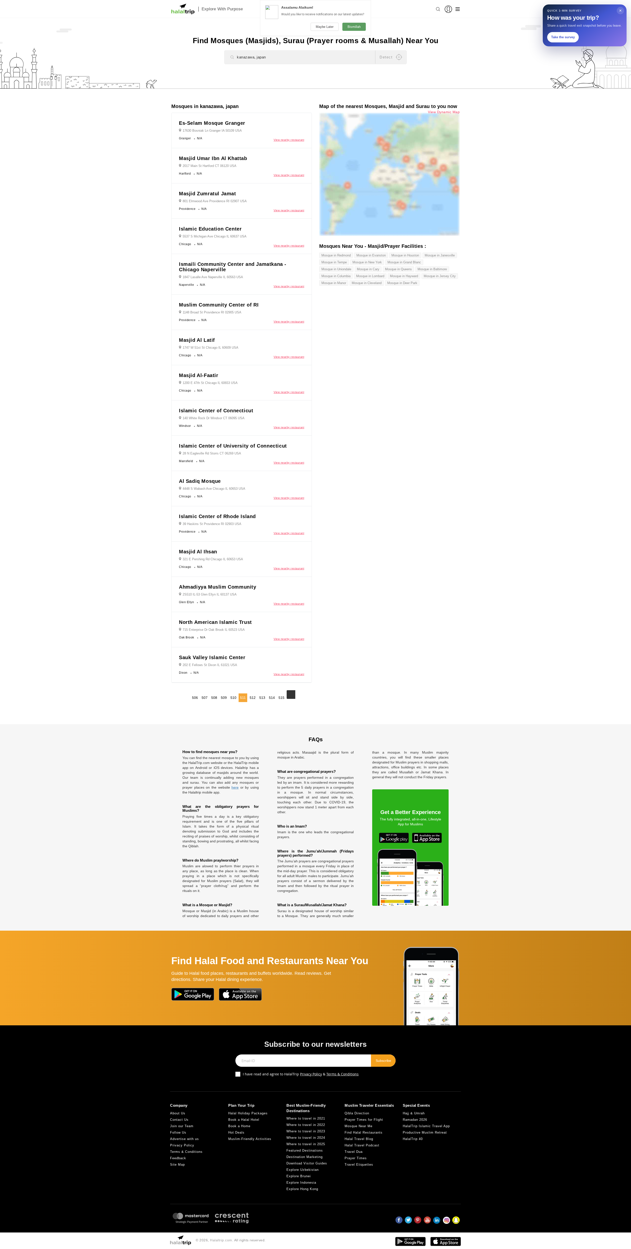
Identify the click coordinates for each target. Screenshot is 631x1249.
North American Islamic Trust (215, 622)
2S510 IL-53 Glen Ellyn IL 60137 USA (210, 594)
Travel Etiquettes (359, 1164)
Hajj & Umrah (414, 1113)
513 (262, 698)
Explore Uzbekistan (302, 1170)
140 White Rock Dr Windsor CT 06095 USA (214, 418)
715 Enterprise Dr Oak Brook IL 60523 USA (214, 630)
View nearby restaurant (289, 139)
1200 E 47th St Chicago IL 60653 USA (210, 383)
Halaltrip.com (221, 1240)
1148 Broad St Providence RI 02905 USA (212, 312)
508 (214, 698)
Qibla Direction (357, 1113)
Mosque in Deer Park (402, 283)
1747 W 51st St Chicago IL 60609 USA (210, 347)
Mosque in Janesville (440, 255)
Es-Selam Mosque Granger (212, 123)
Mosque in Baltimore (432, 269)
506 (195, 698)
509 (224, 698)
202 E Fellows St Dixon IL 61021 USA (210, 665)
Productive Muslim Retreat (425, 1132)
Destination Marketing (304, 1157)
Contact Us (179, 1120)
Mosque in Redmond (336, 255)
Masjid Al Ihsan (198, 551)
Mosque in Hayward (404, 276)
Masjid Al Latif (197, 340)
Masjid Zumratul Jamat (207, 193)
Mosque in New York (367, 262)
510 (233, 698)
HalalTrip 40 (413, 1139)
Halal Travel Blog (359, 1139)
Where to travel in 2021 (305, 1118)
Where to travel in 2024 (305, 1138)
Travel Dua (354, 1152)
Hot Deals (236, 1132)
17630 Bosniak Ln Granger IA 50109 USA (212, 130)
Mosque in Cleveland (367, 283)
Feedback (178, 1158)
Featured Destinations (304, 1150)
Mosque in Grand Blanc (404, 262)
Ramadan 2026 (415, 1120)
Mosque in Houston (405, 255)
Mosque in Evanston (371, 255)
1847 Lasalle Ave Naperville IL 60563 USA (213, 277)
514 (272, 698)
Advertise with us (184, 1139)
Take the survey (563, 37)
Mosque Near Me (358, 1126)
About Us (177, 1113)
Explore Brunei (298, 1176)
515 (281, 698)
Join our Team (181, 1126)
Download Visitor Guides (306, 1163)
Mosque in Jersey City (440, 276)
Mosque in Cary (368, 269)
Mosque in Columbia (336, 276)
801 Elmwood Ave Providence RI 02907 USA (215, 201)
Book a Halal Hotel (243, 1120)
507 (205, 698)
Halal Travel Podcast (362, 1145)
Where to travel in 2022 (305, 1125)
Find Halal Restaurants (364, 1132)
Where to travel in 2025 (305, 1144)
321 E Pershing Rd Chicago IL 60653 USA (213, 559)
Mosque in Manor (333, 283)
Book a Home (239, 1126)
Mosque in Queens (398, 269)
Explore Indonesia (301, 1182)
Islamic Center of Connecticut (216, 410)
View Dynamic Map (444, 112)
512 (253, 698)
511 (243, 698)
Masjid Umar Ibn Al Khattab (213, 158)
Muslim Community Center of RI (219, 305)
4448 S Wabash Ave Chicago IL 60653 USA (214, 488)
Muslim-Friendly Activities (249, 1139)
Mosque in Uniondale (336, 269)
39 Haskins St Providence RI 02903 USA (212, 524)
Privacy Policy (311, 1074)
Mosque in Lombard (370, 276)
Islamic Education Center (210, 229)
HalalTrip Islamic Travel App (426, 1126)
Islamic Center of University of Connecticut (233, 446)
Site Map (177, 1164)
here (235, 787)
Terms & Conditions (342, 1074)
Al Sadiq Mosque (200, 481)
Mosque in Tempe (334, 262)
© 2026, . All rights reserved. (231, 1240)
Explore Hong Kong (302, 1189)
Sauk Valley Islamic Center (212, 657)
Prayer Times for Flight (364, 1120)
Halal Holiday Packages (248, 1113)
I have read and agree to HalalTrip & (301, 1074)
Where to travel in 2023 (305, 1131)
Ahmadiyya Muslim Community (217, 587)
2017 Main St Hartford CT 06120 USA (209, 166)
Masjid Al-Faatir (198, 375)
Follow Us (178, 1132)
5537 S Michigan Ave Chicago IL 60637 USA (214, 236)
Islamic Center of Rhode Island (217, 516)
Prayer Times (356, 1158)
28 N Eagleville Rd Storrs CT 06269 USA (212, 453)
